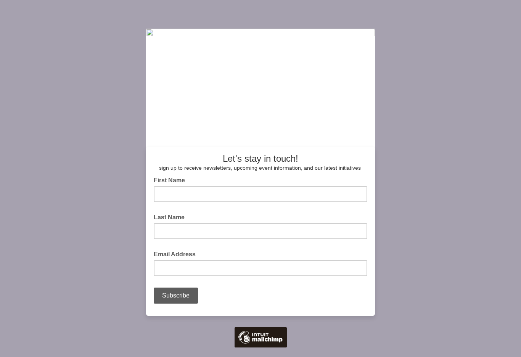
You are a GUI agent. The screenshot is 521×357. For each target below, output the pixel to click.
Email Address (177, 253)
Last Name (171, 216)
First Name (172, 179)
